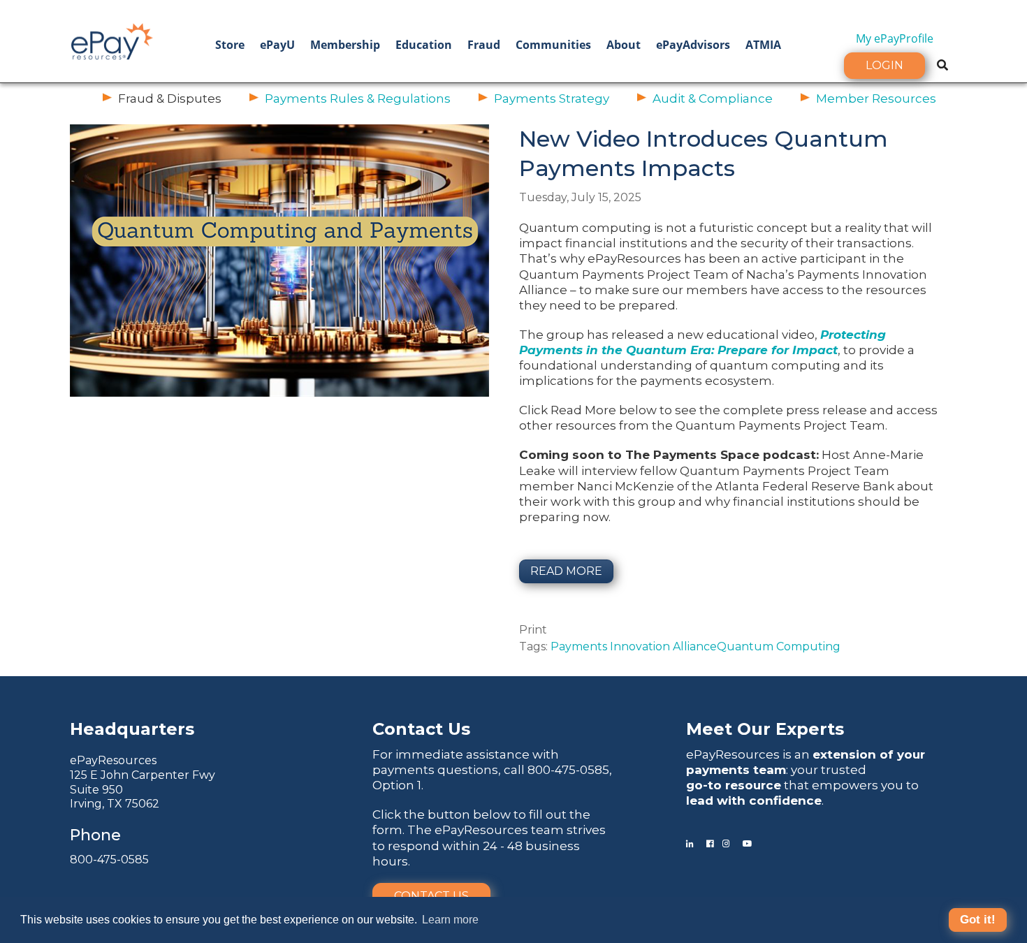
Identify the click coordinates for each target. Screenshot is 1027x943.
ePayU (277, 44)
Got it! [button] (978, 919)
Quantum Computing (778, 646)
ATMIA (763, 44)
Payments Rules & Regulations (358, 98)
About (623, 44)
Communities (553, 44)
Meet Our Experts (765, 729)
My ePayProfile (894, 38)
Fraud (483, 44)
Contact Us (431, 895)
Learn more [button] (450, 920)
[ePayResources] (112, 39)
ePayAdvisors (693, 44)
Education (423, 44)
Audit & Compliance (713, 98)
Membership (345, 44)
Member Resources (876, 98)
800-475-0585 (109, 859)
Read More (566, 571)
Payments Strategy (551, 98)
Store (230, 44)
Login (884, 65)
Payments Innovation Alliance (634, 646)
